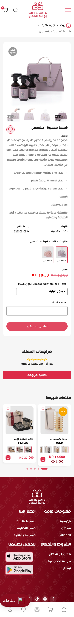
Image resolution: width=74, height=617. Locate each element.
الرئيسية (65, 521)
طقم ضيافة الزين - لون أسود (23, 441)
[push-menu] (68, 10)
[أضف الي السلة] (42, 459)
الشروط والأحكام (60, 554)
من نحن (66, 528)
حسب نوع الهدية (25, 535)
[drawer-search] (15, 9)
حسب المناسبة (26, 521)
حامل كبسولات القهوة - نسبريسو (58, 441)
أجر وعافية (48, 25)
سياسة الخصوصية (59, 561)
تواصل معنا (64, 568)
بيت (63, 25)
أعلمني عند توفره (37, 326)
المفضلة (65, 535)
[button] (10, 129)
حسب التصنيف (26, 528)
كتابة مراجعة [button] (37, 375)
